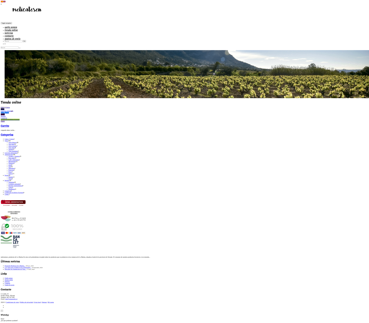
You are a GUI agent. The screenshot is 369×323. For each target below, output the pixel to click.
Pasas (10, 172)
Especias (11, 170)
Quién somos (11, 27)
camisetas (11, 182)
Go (24, 41)
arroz (10, 165)
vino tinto (11, 144)
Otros (10, 179)
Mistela (10, 177)
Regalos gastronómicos (15, 186)
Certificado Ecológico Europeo (14, 192)
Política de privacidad (26, 302)
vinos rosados (12, 146)
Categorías (7, 134)
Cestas (7, 194)
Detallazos (11, 189)
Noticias (9, 33)
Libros (10, 187)
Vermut (10, 149)
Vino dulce (11, 147)
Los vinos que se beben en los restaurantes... (18, 267)
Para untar (11, 158)
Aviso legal (37, 302)
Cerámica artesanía (14, 184)
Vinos (6, 141)
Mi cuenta (51, 302)
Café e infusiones (13, 160)
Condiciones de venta (12, 302)
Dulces (10, 173)
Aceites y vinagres (14, 156)
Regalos (7, 180)
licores (7, 175)
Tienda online (11, 30)
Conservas (8, 191)
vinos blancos (12, 142)
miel (9, 167)
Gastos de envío (12, 38)
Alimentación (9, 154)
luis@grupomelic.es (11, 299)
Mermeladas (12, 161)
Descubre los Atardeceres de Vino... (15, 269)
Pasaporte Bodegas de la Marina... (15, 266)
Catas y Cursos (9, 139)
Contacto (9, 35)
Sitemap (44, 302)
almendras (11, 168)
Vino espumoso (13, 151)
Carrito (5, 125)
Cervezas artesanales (11, 153)
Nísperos (11, 163)
